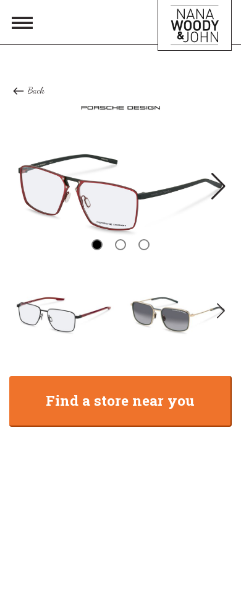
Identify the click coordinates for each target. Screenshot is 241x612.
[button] (217, 185)
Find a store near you (120, 400)
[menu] (22, 22)
